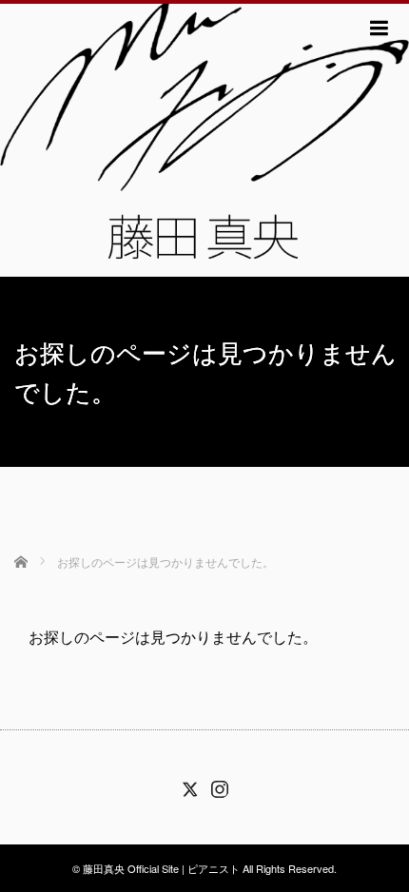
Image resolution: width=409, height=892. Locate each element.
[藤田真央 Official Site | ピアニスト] (204, 138)
